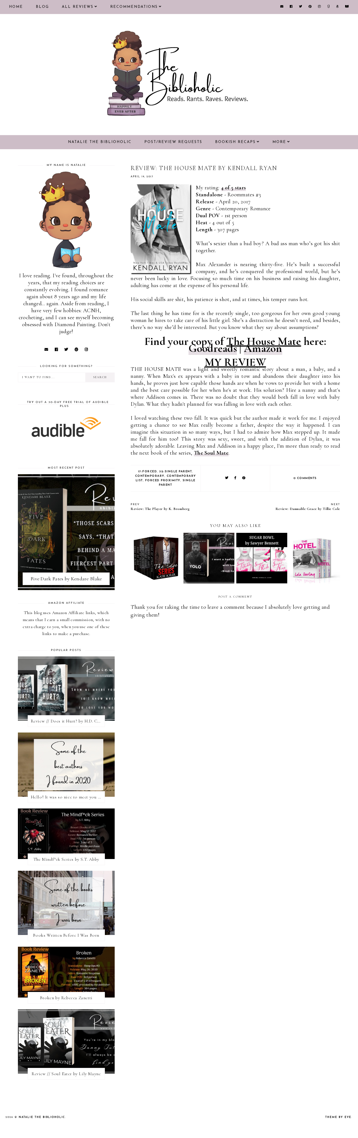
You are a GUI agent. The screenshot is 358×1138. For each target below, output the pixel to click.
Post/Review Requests (173, 142)
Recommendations (134, 7)
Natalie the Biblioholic (99, 142)
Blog (42, 7)
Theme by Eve (338, 1117)
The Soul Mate (211, 453)
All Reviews (77, 7)
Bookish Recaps (235, 142)
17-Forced (147, 471)
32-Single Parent (175, 471)
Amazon (263, 348)
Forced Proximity (162, 480)
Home (16, 7)
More (279, 142)
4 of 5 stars (233, 187)
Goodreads (213, 348)
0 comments (305, 478)
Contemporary (149, 476)
